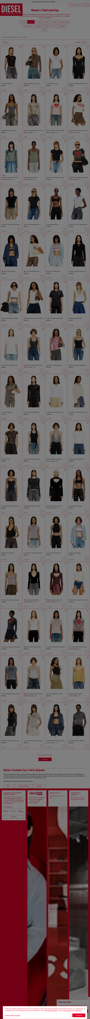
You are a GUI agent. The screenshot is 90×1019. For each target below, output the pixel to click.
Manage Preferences (51, 1010)
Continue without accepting (12, 1015)
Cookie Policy (77, 1010)
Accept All (79, 1015)
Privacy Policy (67, 1010)
